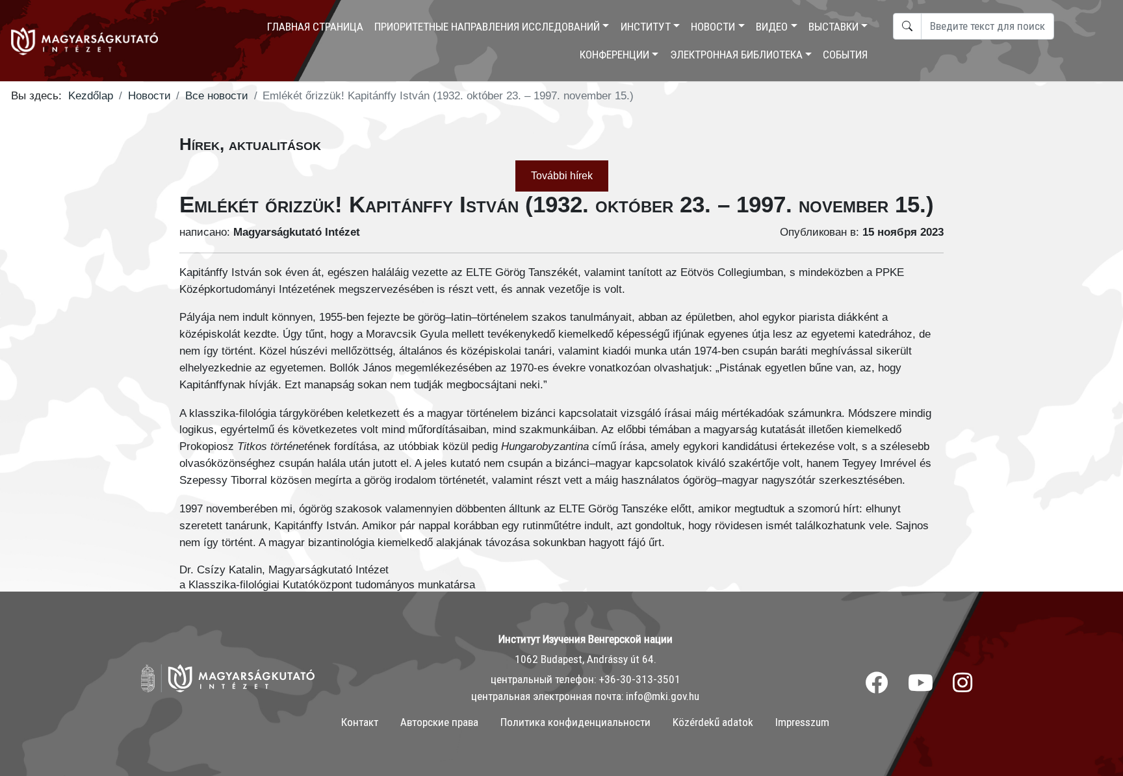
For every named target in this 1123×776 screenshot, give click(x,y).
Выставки (833, 26)
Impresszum (802, 722)
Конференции (614, 54)
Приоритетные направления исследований (487, 26)
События (845, 54)
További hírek (562, 175)
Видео (772, 26)
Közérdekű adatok (713, 722)
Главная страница (315, 26)
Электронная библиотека (736, 54)
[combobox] (987, 26)
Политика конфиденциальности (575, 722)
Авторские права (439, 722)
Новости (713, 26)
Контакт (359, 722)
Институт (646, 26)
